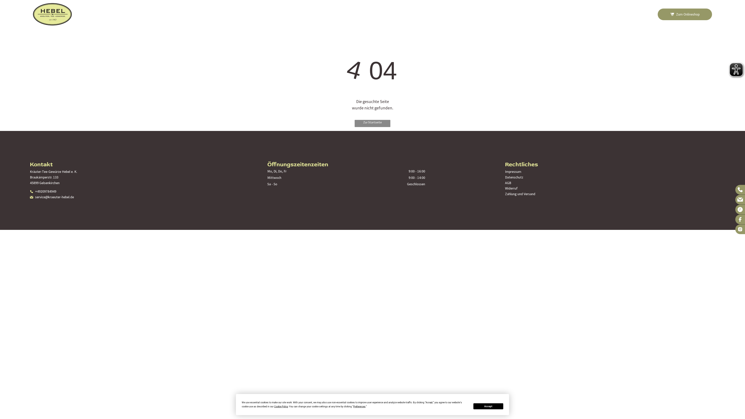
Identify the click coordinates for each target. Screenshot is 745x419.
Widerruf (511, 188)
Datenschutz (514, 177)
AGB (508, 183)
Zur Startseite (372, 122)
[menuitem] (518, 14)
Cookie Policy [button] (281, 406)
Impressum (513, 171)
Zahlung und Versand (520, 194)
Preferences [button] (359, 406)
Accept (488, 406)
